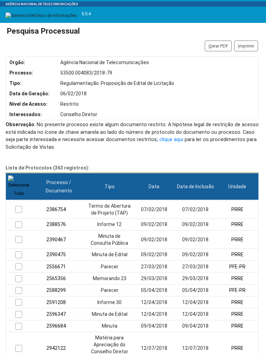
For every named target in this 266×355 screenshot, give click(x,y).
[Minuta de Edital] (18, 254)
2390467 (56, 239)
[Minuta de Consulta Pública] (18, 239)
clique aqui (171, 139)
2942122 (56, 348)
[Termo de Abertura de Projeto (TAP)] (18, 209)
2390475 (56, 254)
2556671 (56, 266)
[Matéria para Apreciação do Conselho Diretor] (18, 348)
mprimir (246, 46)
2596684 (56, 326)
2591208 (56, 302)
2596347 (56, 314)
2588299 (56, 290)
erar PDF (218, 46)
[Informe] (18, 224)
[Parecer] (18, 266)
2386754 (56, 209)
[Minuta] (18, 326)
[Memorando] (18, 278)
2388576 (56, 224)
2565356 (56, 278)
